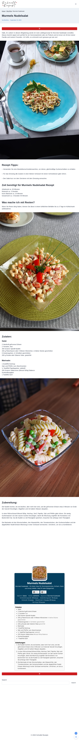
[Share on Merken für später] (39, 28)
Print (36, 592)
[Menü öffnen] (75, 4)
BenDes (6, 20)
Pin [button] (44, 592)
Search (4, 680)
